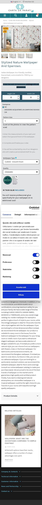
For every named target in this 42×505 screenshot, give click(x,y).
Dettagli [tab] (18, 215)
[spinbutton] (11, 97)
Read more (9, 460)
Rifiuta (21, 295)
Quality (5, 168)
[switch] (36, 262)
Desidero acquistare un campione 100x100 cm (21, 111)
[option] (21, 440)
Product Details (10, 396)
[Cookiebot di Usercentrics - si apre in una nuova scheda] (29, 208)
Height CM (11, 94)
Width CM (31, 94)
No (5, 107)
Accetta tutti (21, 287)
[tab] (21, 396)
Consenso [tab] (7, 215)
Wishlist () (29, 2)
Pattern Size (7, 117)
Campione (6, 104)
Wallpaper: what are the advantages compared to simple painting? (20, 440)
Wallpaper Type (9, 158)
